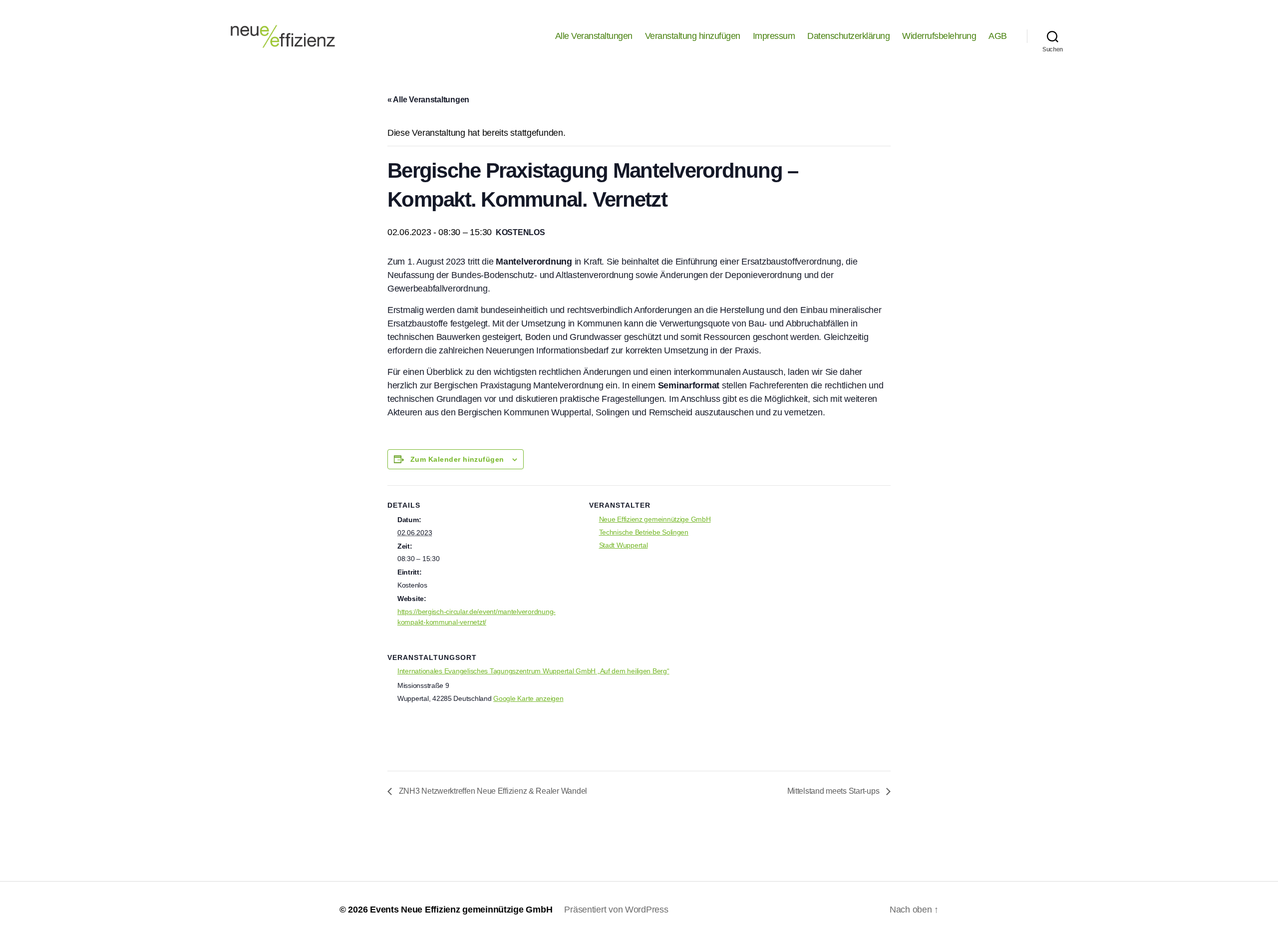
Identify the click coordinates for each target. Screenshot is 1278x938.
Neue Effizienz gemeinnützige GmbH (655, 519)
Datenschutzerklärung (848, 36)
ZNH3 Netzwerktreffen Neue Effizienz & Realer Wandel (492, 791)
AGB (997, 36)
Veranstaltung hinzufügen (692, 36)
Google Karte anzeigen (528, 698)
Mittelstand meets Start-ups (834, 791)
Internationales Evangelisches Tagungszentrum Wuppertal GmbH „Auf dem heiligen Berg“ (533, 671)
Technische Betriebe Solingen (643, 532)
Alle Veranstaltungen (594, 36)
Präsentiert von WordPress (616, 910)
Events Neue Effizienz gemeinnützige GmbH (461, 910)
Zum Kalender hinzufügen (457, 459)
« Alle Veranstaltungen (428, 99)
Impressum (774, 36)
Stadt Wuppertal (623, 545)
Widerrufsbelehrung (939, 36)
